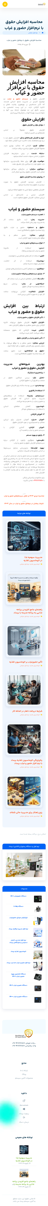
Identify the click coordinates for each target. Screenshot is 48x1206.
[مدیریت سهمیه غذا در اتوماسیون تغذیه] (24, 1149)
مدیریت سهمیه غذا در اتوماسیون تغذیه (24, 1159)
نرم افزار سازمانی (24, 564)
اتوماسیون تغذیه (35, 564)
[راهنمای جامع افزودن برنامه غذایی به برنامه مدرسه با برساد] (24, 1173)
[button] (5, 4)
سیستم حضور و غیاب (17, 99)
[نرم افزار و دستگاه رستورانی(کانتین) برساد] (24, 865)
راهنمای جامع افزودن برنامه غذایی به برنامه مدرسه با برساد (24, 1184)
